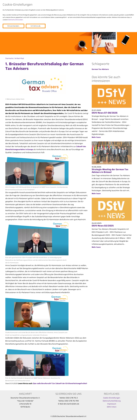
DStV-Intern (111, 406)
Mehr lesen (96, 137)
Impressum (111, 403)
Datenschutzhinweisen (15, 20)
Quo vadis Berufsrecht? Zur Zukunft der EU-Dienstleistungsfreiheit (60, 383)
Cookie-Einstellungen (111, 397)
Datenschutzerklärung (112, 400)
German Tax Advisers (100, 69)
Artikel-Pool (19, 58)
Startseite (9, 58)
